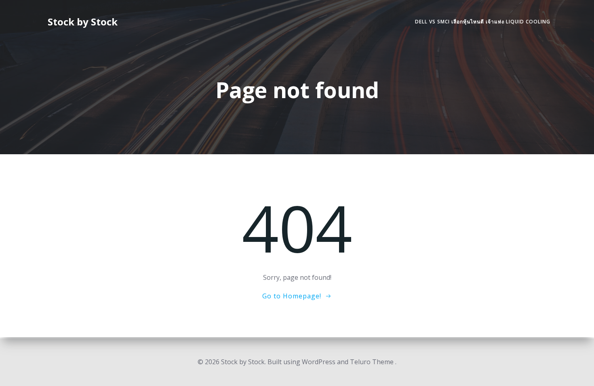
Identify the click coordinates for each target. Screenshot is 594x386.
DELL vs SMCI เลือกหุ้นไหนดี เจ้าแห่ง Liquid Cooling (482, 21)
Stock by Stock (83, 21)
